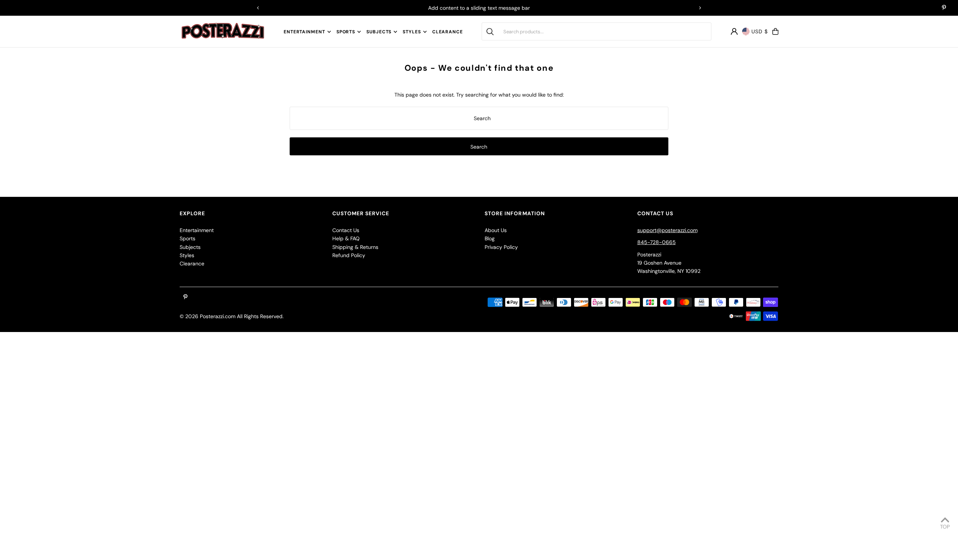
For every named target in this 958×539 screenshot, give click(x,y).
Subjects (378, 32)
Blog (490, 238)
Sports (345, 32)
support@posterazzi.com (667, 230)
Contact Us (345, 230)
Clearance (192, 263)
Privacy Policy (501, 247)
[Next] (700, 8)
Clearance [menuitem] (447, 32)
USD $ (759, 31)
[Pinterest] (944, 8)
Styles (412, 32)
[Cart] (775, 31)
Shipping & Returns (355, 247)
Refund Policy (348, 255)
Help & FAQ (346, 238)
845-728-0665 (656, 242)
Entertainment (304, 32)
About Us (496, 230)
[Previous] (258, 8)
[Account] (734, 31)
